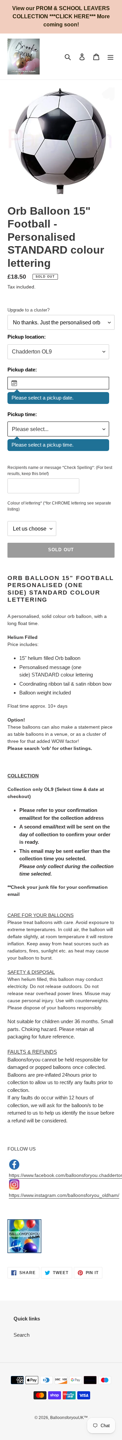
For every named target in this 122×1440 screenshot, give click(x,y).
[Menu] (110, 56)
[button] (58, 383)
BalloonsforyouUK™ (69, 1417)
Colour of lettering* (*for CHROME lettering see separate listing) (59, 506)
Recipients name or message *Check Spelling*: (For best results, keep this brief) (59, 470)
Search (21, 1335)
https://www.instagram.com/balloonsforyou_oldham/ (64, 1195)
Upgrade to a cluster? (28, 310)
